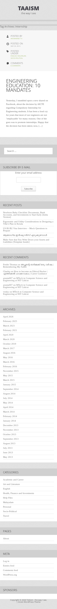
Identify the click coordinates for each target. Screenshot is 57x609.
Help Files (8, 498)
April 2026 (8, 316)
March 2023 (9, 325)
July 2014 (7, 398)
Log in (6, 561)
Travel (6, 516)
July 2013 (7, 448)
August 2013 (9, 443)
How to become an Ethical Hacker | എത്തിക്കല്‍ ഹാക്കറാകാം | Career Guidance (25, 272)
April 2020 (8, 335)
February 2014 (10, 416)
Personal (7, 507)
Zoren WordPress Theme (29, 602)
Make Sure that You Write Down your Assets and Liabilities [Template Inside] (26, 240)
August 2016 (9, 353)
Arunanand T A (16, 38)
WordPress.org (10, 575)
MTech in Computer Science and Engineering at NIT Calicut (25, 279)
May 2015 (8, 375)
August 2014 (9, 393)
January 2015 (9, 384)
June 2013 (8, 452)
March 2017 (9, 348)
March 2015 (9, 380)
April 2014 (8, 407)
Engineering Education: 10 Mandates (23, 85)
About (6, 538)
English (14, 56)
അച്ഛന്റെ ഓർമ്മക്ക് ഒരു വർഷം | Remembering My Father (28, 265)
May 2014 (8, 402)
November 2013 (11, 430)
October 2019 (9, 344)
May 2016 (8, 357)
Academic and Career (13, 479)
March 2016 (9, 362)
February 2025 (10, 321)
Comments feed (10, 570)
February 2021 (10, 330)
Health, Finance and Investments (18, 493)
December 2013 (10, 425)
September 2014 (11, 389)
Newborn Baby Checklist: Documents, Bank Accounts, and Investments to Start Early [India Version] (25, 214)
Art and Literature (11, 484)
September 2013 (11, 439)
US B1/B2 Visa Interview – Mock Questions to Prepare (25, 229)
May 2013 (8, 457)
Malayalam (21, 56)
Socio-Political (17, 58)
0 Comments (15, 66)
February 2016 (10, 366)
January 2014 (9, 421)
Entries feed (8, 565)
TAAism (28, 8)
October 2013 (9, 434)
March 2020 (9, 339)
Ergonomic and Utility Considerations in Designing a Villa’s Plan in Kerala (28, 222)
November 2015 (11, 371)
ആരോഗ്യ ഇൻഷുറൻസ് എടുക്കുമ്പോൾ (25, 235)
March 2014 (9, 412)
